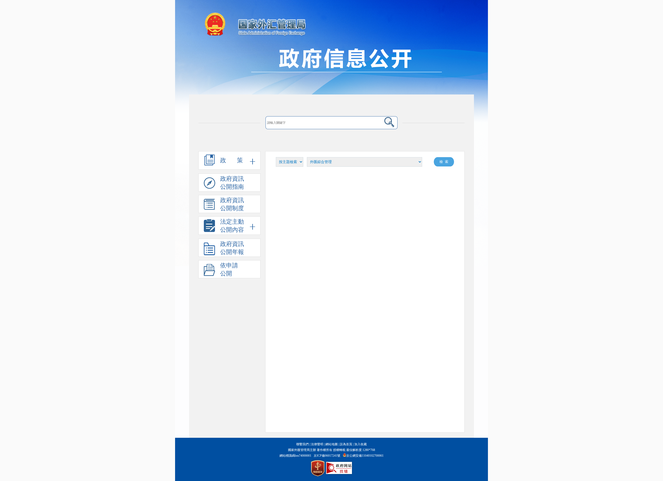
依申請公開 (229, 269)
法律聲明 (317, 444)
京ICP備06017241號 (327, 455)
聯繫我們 (302, 444)
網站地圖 (331, 444)
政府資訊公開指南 (232, 183)
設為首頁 (346, 444)
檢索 (444, 162)
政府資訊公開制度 (232, 204)
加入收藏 (360, 444)
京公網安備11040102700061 (365, 455)
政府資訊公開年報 (232, 248)
